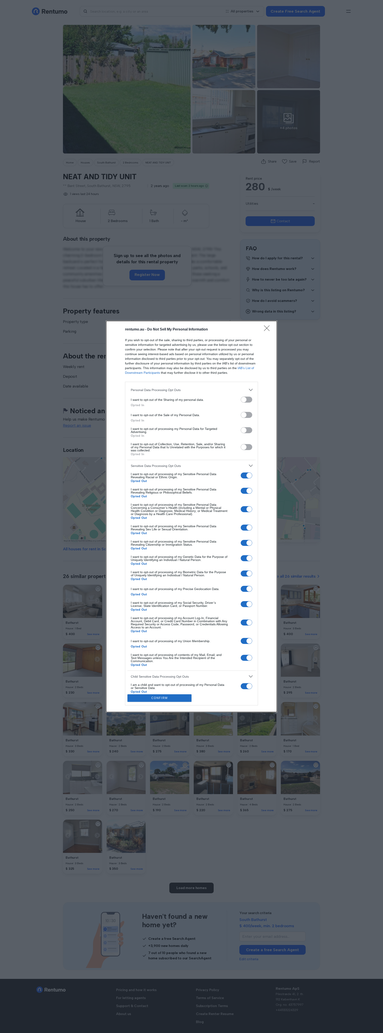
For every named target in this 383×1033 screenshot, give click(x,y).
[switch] (246, 400)
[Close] (268, 329)
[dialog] (191, 516)
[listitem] (191, 390)
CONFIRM (159, 698)
